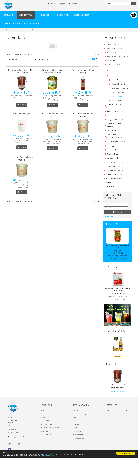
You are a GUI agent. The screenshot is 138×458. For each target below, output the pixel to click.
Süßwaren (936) (113, 158)
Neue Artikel (110, 187)
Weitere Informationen (47, 455)
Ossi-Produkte (11, 24)
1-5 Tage (25, 100)
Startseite (43, 410)
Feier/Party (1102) (112, 166)
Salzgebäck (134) (113, 154)
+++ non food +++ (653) (114, 162)
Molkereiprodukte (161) (115, 142)
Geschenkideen (82, 15)
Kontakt (42, 417)
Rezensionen (114, 331)
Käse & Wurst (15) (113, 131)
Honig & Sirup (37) (118, 84)
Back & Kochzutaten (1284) (117, 57)
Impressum (44, 431)
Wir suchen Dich (78, 434)
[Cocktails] (117, 315)
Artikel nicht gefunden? (80, 421)
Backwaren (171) (113, 61)
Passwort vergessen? (109, 216)
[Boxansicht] (93, 59)
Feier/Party (63, 15)
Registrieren (63, 4)
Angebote (109, 183)
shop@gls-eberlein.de (17, 437)
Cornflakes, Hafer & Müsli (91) (117, 105)
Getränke (9, 15)
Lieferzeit (43, 414)
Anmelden (52, 4)
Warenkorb (74, 4)
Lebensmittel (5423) (113, 48)
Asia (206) (110, 53)
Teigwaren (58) (112, 150)
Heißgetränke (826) (114, 120)
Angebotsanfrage (78, 438)
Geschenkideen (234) (114, 170)
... (117, 353)
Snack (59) (110, 146)
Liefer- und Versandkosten (48, 424)
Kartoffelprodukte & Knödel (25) (113, 125)
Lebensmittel (25, 15)
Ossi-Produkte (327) (113, 174)
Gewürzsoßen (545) (114, 111)
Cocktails (76, 424)
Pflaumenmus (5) (118, 92)
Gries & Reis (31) (112, 116)
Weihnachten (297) (113, 179)
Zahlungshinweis (45, 434)
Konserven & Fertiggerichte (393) (113, 136)
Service (75, 428)
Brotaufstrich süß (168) (117, 76)
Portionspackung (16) (119, 100)
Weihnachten (31, 24)
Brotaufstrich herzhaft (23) (118, 69)
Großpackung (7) (118, 96)
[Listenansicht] (96, 59)
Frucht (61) (115, 80)
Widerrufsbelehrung (79, 414)
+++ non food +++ (45, 15)
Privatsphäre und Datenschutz (49, 428)
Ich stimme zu (125, 453)
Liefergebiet (77, 431)
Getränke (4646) (112, 44)
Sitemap (75, 410)
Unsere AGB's (44, 421)
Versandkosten (27, 96)
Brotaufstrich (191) (113, 65)
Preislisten (76, 417)
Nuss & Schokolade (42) (120, 88)
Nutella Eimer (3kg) (22, 114)
